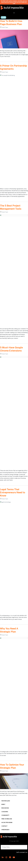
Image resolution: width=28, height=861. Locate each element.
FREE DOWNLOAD (6, 819)
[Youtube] (14, 857)
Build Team (5, 27)
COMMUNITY (5, 815)
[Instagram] (6, 857)
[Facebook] (10, 857)
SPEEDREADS (5, 829)
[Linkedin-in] (2, 857)
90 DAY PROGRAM (6, 822)
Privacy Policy (6, 847)
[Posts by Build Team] (1, 27)
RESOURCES (5, 808)
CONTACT (4, 826)
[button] (14, 12)
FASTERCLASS (5, 801)
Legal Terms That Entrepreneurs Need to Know (12, 492)
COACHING (4, 811)
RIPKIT (3, 804)
